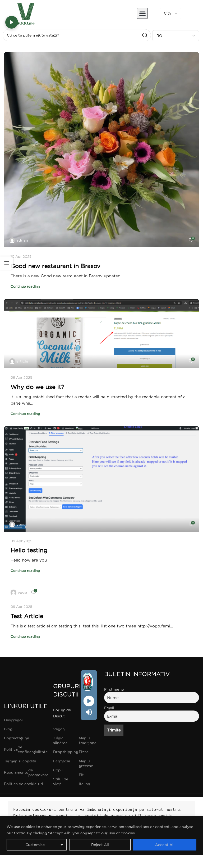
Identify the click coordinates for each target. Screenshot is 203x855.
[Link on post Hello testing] (101, 479)
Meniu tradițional (88, 740)
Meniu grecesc (86, 763)
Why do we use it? (37, 387)
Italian (84, 784)
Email (109, 708)
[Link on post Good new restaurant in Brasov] (101, 149)
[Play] (88, 700)
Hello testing (29, 550)
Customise (35, 845)
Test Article (27, 616)
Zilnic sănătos (60, 740)
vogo (21, 524)
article (22, 361)
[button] (142, 13)
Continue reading (25, 286)
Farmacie (61, 761)
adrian (22, 240)
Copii (58, 770)
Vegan (59, 729)
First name (114, 689)
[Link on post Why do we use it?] (101, 333)
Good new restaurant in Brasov (55, 266)
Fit (81, 775)
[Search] (145, 35)
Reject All (100, 845)
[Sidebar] (6, 263)
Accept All (164, 845)
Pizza (84, 752)
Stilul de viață (60, 781)
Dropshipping (63, 752)
